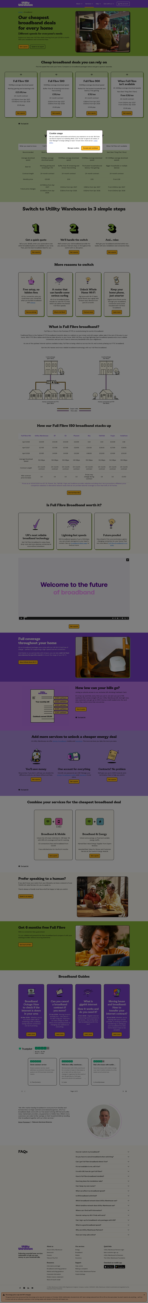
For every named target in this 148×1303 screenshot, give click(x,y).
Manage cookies (73, 148)
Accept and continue (90, 148)
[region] (74, 141)
